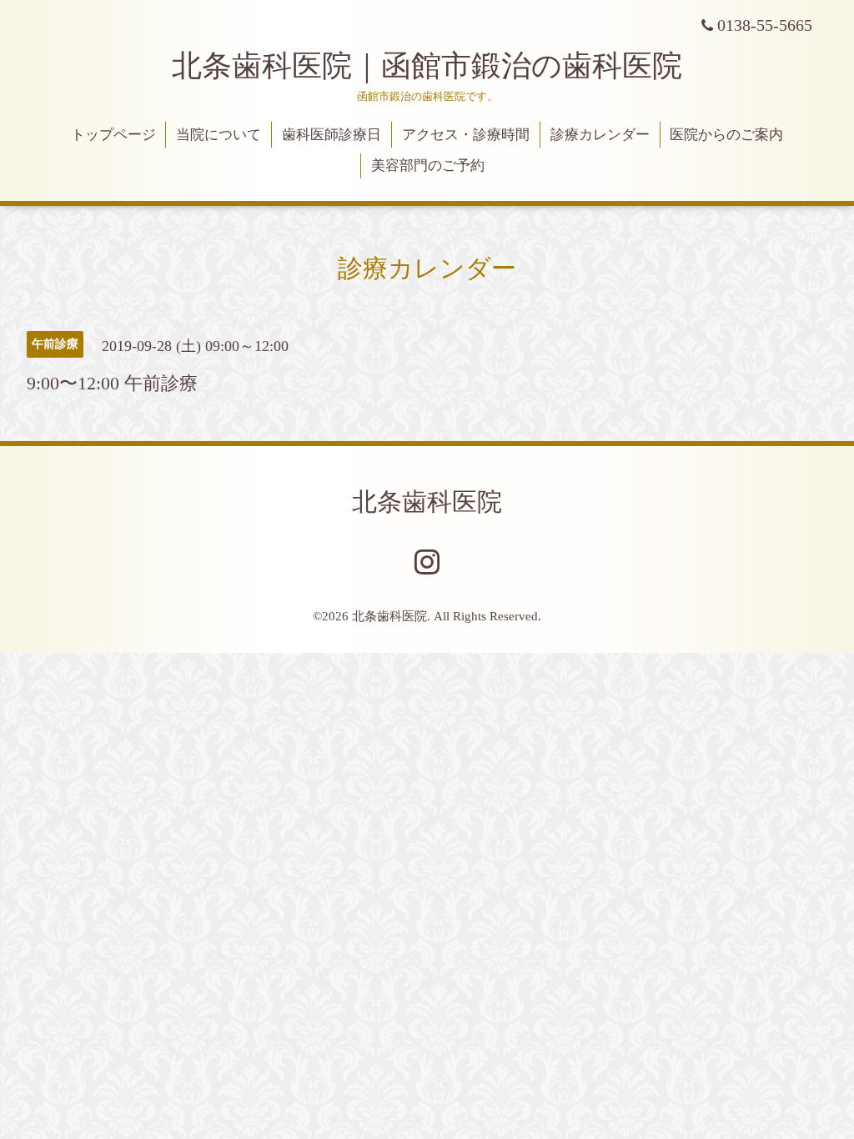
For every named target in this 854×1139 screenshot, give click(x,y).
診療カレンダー (600, 135)
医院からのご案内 (726, 135)
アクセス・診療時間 (466, 135)
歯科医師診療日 (331, 135)
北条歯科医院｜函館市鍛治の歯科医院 (442, 66)
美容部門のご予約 (428, 165)
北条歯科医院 (427, 501)
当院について (218, 135)
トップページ (113, 135)
